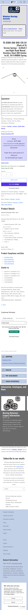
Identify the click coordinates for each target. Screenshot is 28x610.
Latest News (19, 466)
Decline (13, 602)
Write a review (14, 331)
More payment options (14, 188)
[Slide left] (10, 92)
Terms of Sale (6, 554)
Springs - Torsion (15, 199)
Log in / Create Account (10, 28)
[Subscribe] (23, 489)
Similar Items (5, 163)
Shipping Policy (6, 360)
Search (5, 533)
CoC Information (9, 263)
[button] (3, 2)
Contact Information (8, 512)
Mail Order (6, 526)
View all (3, 392)
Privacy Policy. (10, 594)
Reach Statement (9, 261)
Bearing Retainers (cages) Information (11, 414)
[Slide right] (17, 92)
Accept (13, 598)
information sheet (17, 563)
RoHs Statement (9, 259)
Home (20, 28)
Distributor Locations (8, 519)
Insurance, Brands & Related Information (13, 363)
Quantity (3, 171)
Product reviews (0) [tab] (7, 318)
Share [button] (4, 305)
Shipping (5, 550)
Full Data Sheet (8, 257)
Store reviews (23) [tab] (20, 318)
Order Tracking (7, 529)
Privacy (5, 543)
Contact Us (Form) (8, 515)
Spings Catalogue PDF (7, 133)
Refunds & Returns (8, 546)
